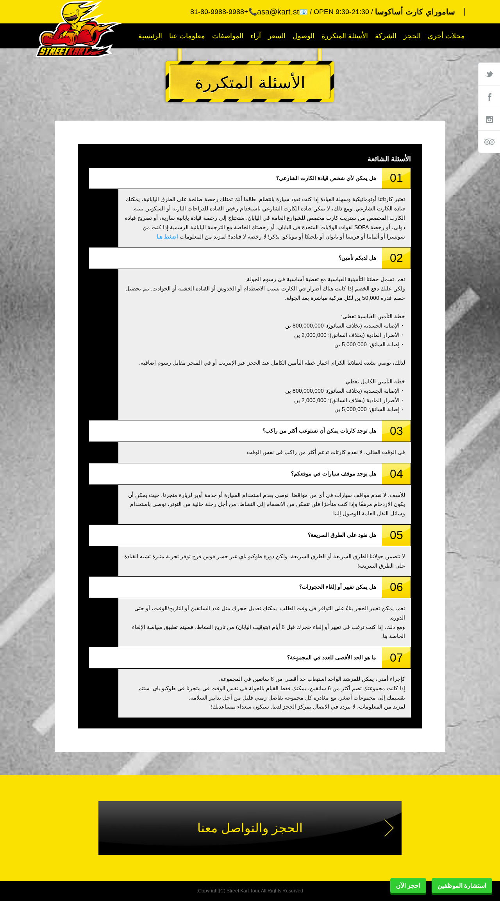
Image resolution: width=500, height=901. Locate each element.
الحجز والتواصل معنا (250, 828)
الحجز (412, 36)
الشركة (385, 36)
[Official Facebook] (489, 96)
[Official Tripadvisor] (489, 141)
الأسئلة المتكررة (344, 36)
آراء (255, 36)
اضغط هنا (167, 236)
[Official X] (489, 73)
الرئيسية (150, 36)
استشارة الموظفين (462, 885)
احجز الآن (408, 885)
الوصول (303, 36)
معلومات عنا (187, 36)
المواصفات (227, 36)
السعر (277, 36)
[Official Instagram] (489, 119)
